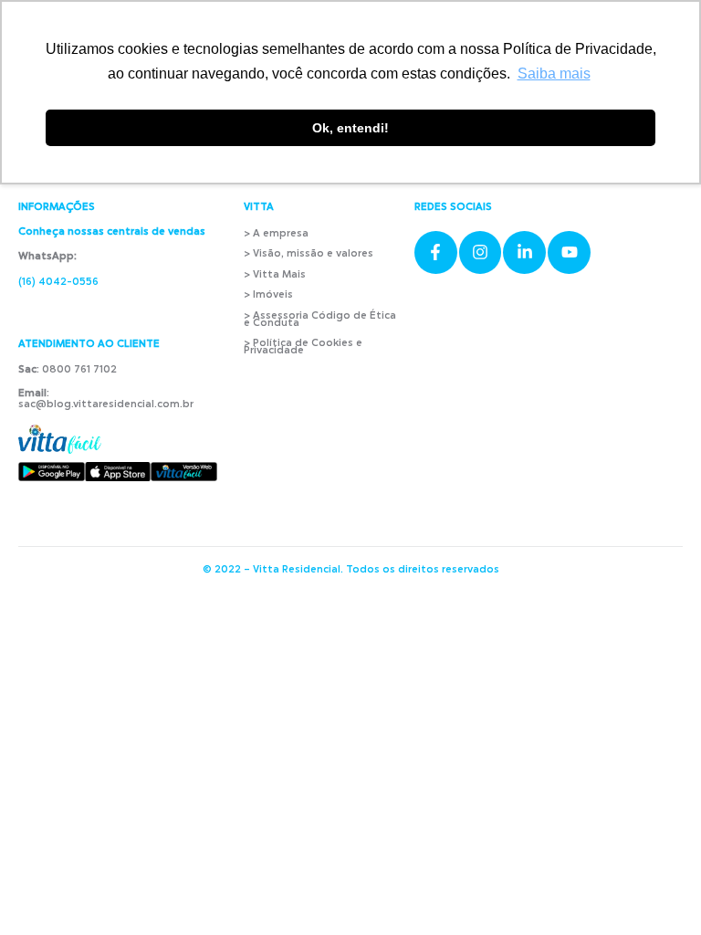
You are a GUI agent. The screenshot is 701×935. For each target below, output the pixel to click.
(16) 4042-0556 (58, 283)
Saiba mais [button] (554, 73)
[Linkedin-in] (524, 252)
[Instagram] (480, 252)
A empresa (281, 234)
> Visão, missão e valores (308, 254)
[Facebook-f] (435, 252)
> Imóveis (268, 295)
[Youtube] (569, 252)
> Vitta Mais (275, 275)
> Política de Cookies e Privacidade (303, 347)
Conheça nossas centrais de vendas (111, 232)
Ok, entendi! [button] (350, 128)
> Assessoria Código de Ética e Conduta (320, 320)
